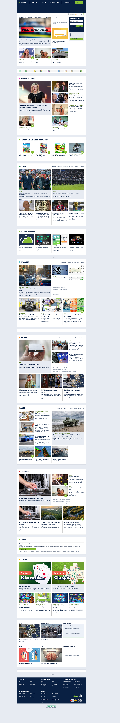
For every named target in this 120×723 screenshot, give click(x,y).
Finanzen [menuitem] (27, 14)
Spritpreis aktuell (22, 682)
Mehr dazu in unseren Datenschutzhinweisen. (72, 551)
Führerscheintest (81, 408)
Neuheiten (58, 408)
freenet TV (21, 694)
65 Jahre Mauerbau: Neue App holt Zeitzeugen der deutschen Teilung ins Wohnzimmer (64, 371)
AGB (42, 702)
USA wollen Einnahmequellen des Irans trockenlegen (72, 628)
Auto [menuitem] (31, 14)
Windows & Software (74, 337)
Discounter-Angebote (67, 681)
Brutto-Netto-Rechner (78, 684)
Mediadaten (54, 696)
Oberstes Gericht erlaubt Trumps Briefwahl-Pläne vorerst (59, 20)
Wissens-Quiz (54, 684)
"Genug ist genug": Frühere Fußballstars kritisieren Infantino (60, 17)
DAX (70, 276)
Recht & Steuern (76, 262)
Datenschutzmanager (45, 699)
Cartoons (82, 78)
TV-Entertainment (54, 2)
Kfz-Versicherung (66, 687)
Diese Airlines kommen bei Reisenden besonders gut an (60, 503)
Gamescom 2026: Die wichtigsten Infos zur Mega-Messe (60, 367)
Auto (22, 408)
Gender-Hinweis (55, 693)
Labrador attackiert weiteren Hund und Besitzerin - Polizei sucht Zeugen (73, 651)
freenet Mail (65, 684)
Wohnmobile (70, 408)
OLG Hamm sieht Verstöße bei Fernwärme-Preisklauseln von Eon (59, 294)
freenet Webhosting (66, 685)
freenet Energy (21, 697)
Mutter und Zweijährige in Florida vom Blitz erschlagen (59, 25)
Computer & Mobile (59, 337)
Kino (61, 78)
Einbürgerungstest (44, 682)
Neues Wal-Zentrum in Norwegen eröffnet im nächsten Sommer (61, 501)
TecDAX (70, 279)
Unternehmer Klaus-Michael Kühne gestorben (71, 625)
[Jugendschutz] (51, 706)
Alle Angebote (79, 2)
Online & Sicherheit (67, 337)
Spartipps (82, 262)
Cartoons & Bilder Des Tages (34, 140)
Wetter (31, 682)
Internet (44, 2)
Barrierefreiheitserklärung (46, 694)
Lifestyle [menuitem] (41, 14)
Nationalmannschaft (66, 166)
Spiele (53, 681)
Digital (23, 337)
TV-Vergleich (76, 687)
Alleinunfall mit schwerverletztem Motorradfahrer (70, 648)
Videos (53, 682)
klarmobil (31, 696)
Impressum (43, 696)
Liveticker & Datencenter (79, 166)
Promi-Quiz (43, 685)
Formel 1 (72, 166)
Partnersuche (32, 684)
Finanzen (25, 262)
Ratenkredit (76, 682)
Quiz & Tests (71, 78)
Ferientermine (21, 684)
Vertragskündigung (55, 699)
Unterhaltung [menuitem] (35, 14)
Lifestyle (24, 472)
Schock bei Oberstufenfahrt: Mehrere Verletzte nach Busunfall (60, 23)
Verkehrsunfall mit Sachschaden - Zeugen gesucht (71, 653)
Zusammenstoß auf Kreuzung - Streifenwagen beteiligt (71, 655)
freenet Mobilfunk (22, 693)
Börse (20, 681)
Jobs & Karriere (63, 262)
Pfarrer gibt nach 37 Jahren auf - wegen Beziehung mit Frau (72, 633)
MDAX (70, 277)
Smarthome (82, 337)
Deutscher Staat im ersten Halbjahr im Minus (59, 287)
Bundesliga (54, 166)
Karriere (53, 697)
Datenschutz (43, 697)
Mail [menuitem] (54, 14)
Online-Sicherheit (77, 681)
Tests (62, 408)
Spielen (23, 559)
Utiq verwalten (43, 700)
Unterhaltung (27, 78)
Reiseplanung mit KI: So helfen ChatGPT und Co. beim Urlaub (61, 365)
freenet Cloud (65, 682)
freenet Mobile (32, 694)
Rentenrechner (76, 685)
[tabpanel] (35, 31)
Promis (59, 78)
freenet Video (32, 693)
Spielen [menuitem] (50, 14)
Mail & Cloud (67, 2)
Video (64, 78)
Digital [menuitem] (46, 14)
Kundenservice (43, 693)
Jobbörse (31, 681)
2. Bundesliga (59, 166)
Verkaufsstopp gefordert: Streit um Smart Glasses (59, 369)
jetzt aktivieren (23, 549)
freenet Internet (22, 696)
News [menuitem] (20, 14)
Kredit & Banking (70, 262)
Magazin (65, 408)
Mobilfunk (34, 2)
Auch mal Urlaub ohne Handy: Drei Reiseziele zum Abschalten (61, 499)
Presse (53, 694)
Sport (23, 166)
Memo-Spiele (77, 78)
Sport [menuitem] (23, 14)
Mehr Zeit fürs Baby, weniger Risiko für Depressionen (72, 630)
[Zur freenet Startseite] (22, 3)
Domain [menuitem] (57, 14)
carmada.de (32, 697)
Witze (67, 78)
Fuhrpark (75, 408)
